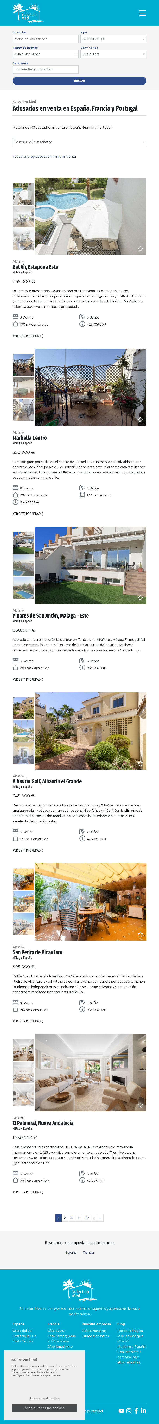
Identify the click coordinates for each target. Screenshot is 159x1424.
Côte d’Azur (57, 1331)
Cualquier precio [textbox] (28, 54)
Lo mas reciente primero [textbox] (33, 142)
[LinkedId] (143, 1412)
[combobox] (46, 39)
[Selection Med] (28, 13)
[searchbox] (46, 39)
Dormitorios (89, 47)
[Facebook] (136, 1412)
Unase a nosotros (95, 1336)
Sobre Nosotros (94, 1331)
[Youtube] (120, 1412)
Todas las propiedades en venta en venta (44, 156)
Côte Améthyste (60, 1347)
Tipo (83, 32)
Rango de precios (25, 47)
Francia (88, 1252)
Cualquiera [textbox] (90, 54)
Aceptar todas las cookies (45, 1408)
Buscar (79, 81)
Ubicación (20, 32)
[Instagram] (129, 1412)
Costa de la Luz (24, 1336)
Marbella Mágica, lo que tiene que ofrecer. (130, 1336)
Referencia (20, 62)
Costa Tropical (24, 1341)
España (71, 1252)
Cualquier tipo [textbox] (93, 39)
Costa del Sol (23, 1331)
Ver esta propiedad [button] (28, 336)
